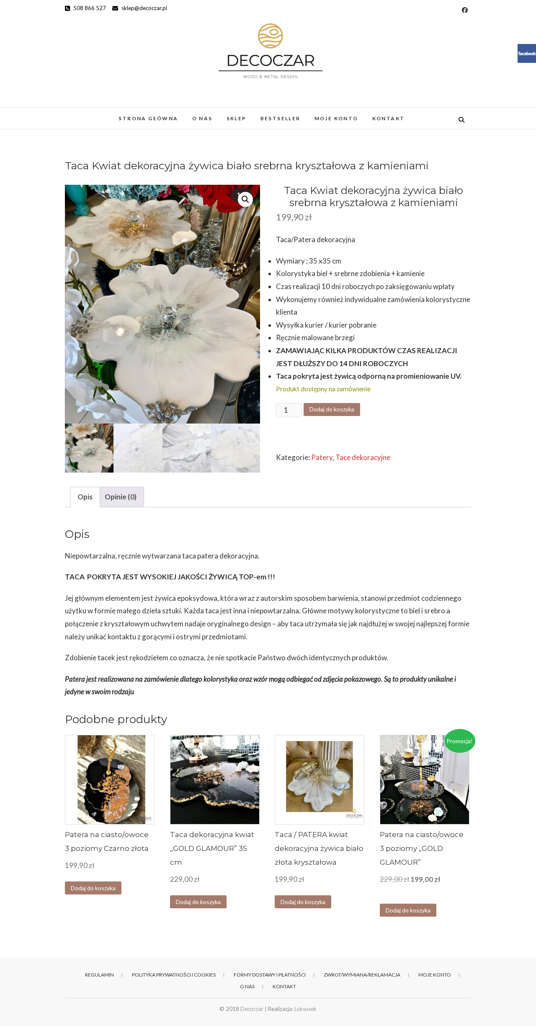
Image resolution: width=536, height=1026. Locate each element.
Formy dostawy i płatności (270, 975)
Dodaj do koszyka (331, 409)
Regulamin (99, 975)
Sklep (237, 118)
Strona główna (148, 118)
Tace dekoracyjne (362, 457)
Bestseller (280, 118)
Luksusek (305, 1008)
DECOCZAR (94, 114)
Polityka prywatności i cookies (174, 975)
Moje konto (336, 118)
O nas (202, 118)
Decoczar (251, 1008)
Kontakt (388, 118)
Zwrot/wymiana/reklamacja (362, 975)
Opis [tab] (85, 496)
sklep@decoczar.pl (143, 8)
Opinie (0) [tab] (121, 496)
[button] (245, 199)
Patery (321, 457)
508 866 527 (89, 8)
